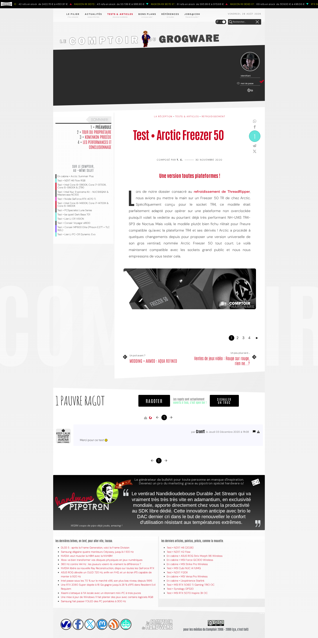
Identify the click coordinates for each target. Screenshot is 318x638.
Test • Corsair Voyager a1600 (73, 223)
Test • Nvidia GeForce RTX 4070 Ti (76, 198)
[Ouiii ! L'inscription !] (250, 61)
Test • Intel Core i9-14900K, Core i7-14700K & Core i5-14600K (83, 204)
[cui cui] (90, 624)
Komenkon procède (98, 136)
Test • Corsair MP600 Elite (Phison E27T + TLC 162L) (83, 229)
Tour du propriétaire (96, 131)
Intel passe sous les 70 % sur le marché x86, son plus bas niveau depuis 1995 (106, 580)
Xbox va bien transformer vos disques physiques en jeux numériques (101, 560)
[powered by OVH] (66, 624)
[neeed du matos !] (125, 624)
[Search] (230, 22)
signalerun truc (224, 400)
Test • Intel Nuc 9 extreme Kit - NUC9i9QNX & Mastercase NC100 (83, 193)
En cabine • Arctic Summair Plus (75, 176)
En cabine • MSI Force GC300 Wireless (190, 560)
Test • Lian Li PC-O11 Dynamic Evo (76, 234)
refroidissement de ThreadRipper (222, 191)
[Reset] (257, 22)
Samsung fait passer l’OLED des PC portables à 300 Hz (93, 601)
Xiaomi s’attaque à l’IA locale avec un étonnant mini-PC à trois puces (101, 593)
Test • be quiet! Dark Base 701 (73, 214)
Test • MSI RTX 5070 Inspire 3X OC (187, 593)
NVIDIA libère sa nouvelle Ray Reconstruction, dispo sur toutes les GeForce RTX (107, 568)
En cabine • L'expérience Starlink (185, 580)
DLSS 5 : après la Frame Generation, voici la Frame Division (95, 547)
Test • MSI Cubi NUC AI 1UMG (184, 568)
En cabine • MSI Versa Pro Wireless (187, 576)
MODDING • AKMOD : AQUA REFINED (153, 360)
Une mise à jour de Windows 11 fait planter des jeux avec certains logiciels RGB (107, 597)
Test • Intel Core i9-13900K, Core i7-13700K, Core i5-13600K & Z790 (81, 186)
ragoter (154, 401)
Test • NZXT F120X (177, 572)
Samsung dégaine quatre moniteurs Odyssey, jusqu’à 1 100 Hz (97, 551)
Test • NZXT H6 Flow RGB (71, 180)
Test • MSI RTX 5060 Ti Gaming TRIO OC (190, 584)
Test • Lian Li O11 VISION (70, 218)
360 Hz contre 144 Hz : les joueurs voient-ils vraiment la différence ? (101, 564)
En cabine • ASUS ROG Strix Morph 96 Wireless (194, 556)
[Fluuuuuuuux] (113, 624)
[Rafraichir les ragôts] (150, 417)
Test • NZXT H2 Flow (178, 551)
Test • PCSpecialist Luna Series (74, 210)
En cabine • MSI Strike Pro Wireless (187, 564)
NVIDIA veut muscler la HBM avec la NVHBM (86, 556)
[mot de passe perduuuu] (250, 92)
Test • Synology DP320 (180, 588)
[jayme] (78, 624)
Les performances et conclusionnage (97, 144)
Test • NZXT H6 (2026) (180, 547)
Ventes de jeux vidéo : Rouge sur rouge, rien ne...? (222, 361)
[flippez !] (101, 624)
